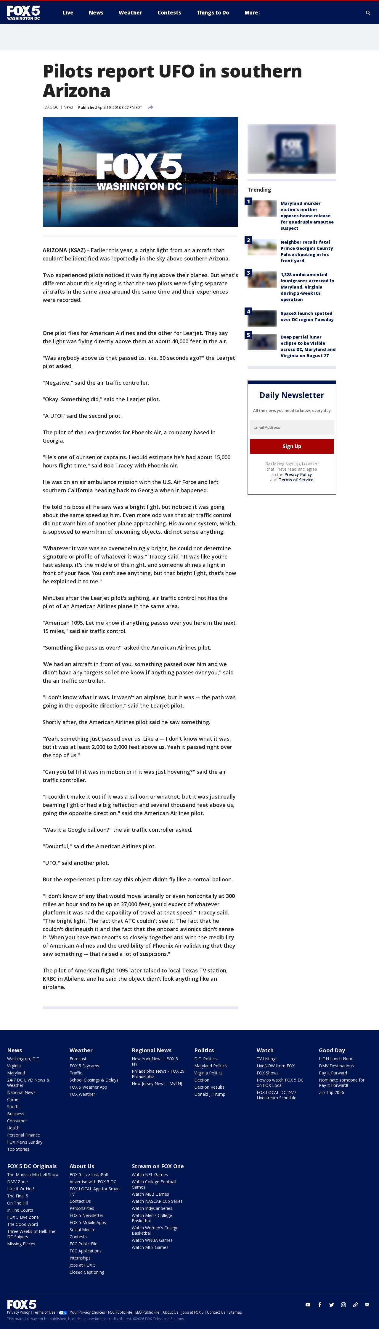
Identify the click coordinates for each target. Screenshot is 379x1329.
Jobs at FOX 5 (83, 1265)
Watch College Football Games (154, 1184)
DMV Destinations (336, 1066)
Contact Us (80, 1201)
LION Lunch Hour (335, 1058)
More (251, 12)
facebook (320, 1304)
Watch (265, 1050)
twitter (331, 1304)
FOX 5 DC (50, 107)
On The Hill (17, 1203)
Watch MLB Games (150, 1194)
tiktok (355, 1304)
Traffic (76, 1073)
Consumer (17, 1121)
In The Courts (20, 1210)
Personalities (82, 1208)
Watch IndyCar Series (152, 1208)
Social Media (82, 1229)
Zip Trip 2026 (331, 1092)
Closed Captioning (87, 1272)
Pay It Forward (333, 1073)
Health (13, 1128)
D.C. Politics (205, 1058)
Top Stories (18, 1149)
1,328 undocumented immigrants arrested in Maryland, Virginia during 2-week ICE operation (307, 287)
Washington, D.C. (23, 1058)
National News (21, 1092)
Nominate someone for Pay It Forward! (341, 1082)
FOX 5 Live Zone (23, 1217)
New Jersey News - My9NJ (157, 1083)
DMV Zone (17, 1181)
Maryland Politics (210, 1066)
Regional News (151, 1050)
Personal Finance (23, 1135)
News (68, 107)
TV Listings (267, 1058)
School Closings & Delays (94, 1080)
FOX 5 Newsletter (86, 1215)
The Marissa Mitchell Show (33, 1174)
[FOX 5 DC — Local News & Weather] (26, 13)
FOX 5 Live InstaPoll (89, 1174)
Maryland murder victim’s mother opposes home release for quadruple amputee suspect (307, 215)
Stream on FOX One (158, 1166)
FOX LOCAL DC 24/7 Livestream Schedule (276, 1095)
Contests (78, 1236)
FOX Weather (82, 1094)
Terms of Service (296, 480)
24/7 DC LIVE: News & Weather (28, 1082)
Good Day (332, 1050)
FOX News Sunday (24, 1142)
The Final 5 (17, 1196)
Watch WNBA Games (152, 1240)
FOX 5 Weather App (88, 1087)
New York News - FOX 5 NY (155, 1061)
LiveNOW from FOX (276, 1066)
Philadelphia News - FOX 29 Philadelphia (158, 1073)
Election (201, 1080)
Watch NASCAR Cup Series (157, 1201)
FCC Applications (86, 1251)
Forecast (78, 1058)
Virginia (14, 1066)
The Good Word (22, 1224)
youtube (308, 1304)
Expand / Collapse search (368, 12)
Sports (13, 1106)
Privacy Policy (298, 474)
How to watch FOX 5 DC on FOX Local (280, 1082)
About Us (82, 1166)
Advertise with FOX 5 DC (93, 1181)
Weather (81, 1050)
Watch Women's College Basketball (155, 1230)
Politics (204, 1050)
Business (15, 1113)
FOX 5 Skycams (84, 1066)
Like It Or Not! (20, 1189)
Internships (80, 1258)
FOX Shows (268, 1073)
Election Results (209, 1087)
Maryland (16, 1073)
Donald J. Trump (209, 1094)
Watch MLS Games (150, 1247)
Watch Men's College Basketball (152, 1218)
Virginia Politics (208, 1073)
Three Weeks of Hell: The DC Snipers (31, 1233)
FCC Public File (83, 1244)
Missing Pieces (21, 1244)
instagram (343, 1304)
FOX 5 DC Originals (32, 1166)
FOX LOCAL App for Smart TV (95, 1191)
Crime (12, 1099)
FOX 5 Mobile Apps (88, 1222)
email (367, 1304)
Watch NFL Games (150, 1174)
